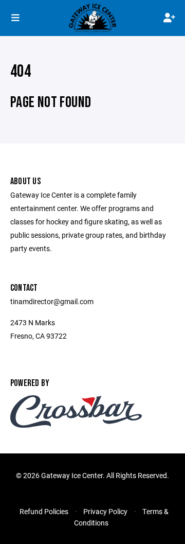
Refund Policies (44, 511)
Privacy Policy (105, 511)
